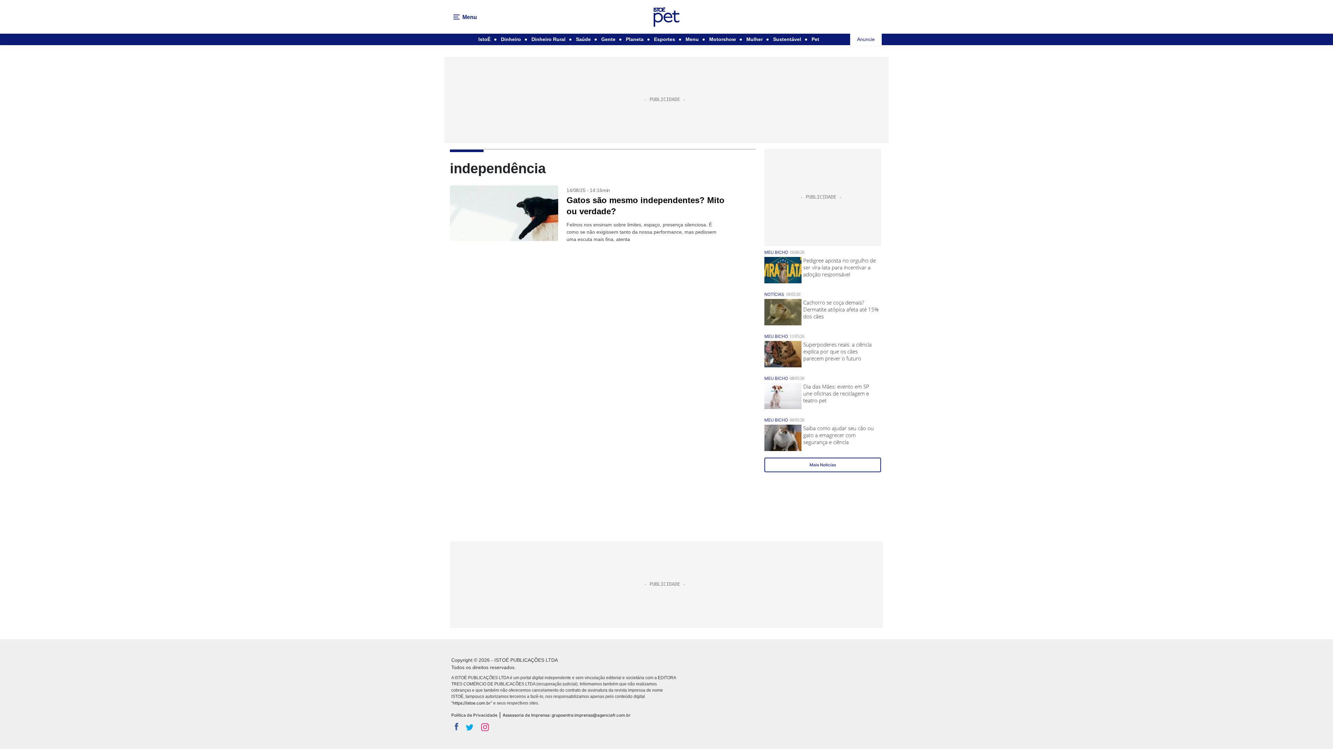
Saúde (583, 39)
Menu (692, 39)
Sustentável (787, 39)
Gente (608, 39)
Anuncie (866, 39)
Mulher (754, 39)
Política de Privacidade (474, 715)
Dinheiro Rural (548, 39)
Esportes (664, 39)
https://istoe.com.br (472, 703)
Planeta (635, 39)
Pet (815, 39)
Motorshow (722, 39)
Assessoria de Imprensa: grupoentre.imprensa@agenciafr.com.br (567, 715)
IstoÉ (484, 39)
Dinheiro (511, 39)
